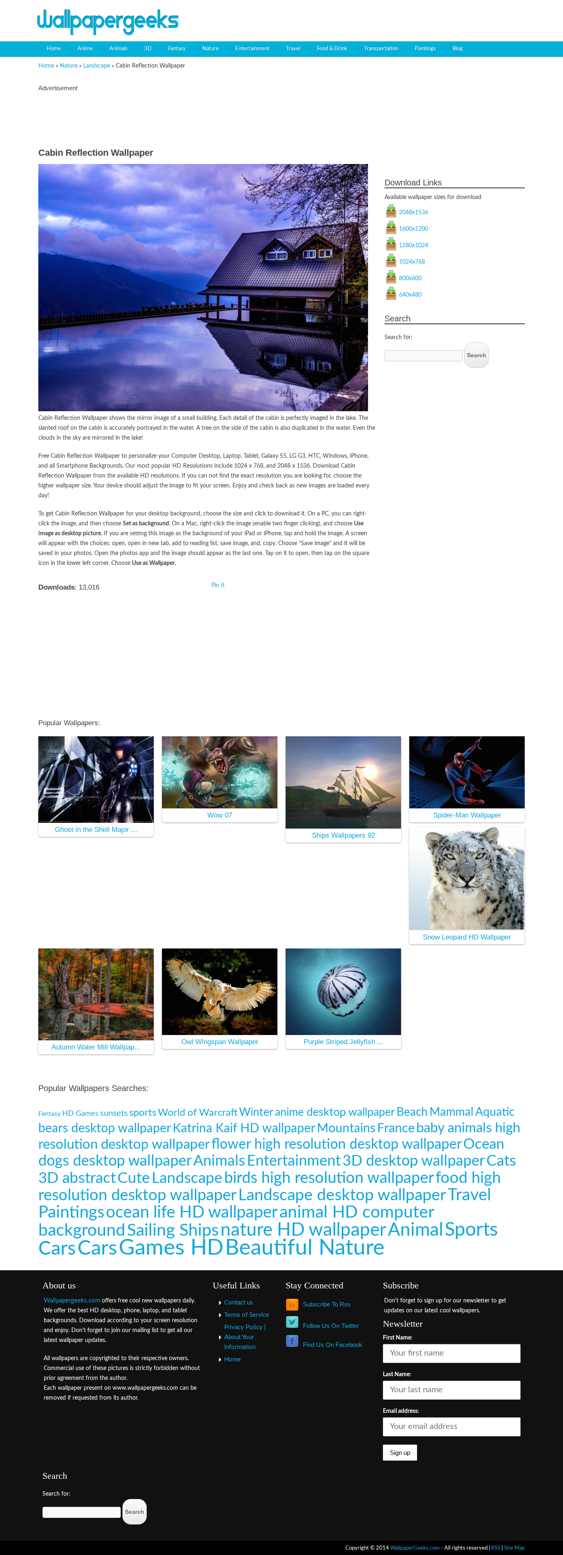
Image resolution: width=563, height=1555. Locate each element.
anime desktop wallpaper (335, 1112)
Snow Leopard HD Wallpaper (467, 937)
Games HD (171, 1248)
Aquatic (494, 1112)
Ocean (483, 1144)
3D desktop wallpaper (413, 1161)
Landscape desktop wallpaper (342, 1195)
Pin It (218, 585)
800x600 (410, 278)
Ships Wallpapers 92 (343, 835)
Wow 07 (219, 815)
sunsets (114, 1113)
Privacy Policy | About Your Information (245, 1337)
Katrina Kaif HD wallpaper (244, 1128)
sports (142, 1113)
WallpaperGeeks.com (415, 1548)
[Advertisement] (432, 14)
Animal (415, 1230)
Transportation (381, 49)
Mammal (451, 1112)
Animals (118, 49)
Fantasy (177, 49)
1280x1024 (413, 245)
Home (54, 49)
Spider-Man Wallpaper (467, 815)
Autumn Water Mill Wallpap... (96, 1047)
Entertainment (252, 49)
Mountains (346, 1128)
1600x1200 (413, 229)
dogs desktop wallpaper (115, 1161)
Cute (133, 1178)
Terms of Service (246, 1315)
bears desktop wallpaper (104, 1128)
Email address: (401, 1411)
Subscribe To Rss (327, 1304)
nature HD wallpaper (303, 1230)
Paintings (425, 49)
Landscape (96, 66)
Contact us (238, 1303)
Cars (97, 1248)
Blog (458, 49)
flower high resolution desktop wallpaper (336, 1144)
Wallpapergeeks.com (72, 1300)
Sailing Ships (173, 1230)
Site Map (514, 1548)
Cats (501, 1161)
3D (148, 49)
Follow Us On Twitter (331, 1325)
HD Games (80, 1113)
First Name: (398, 1338)
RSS (495, 1548)
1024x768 (412, 262)
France (396, 1128)
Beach (412, 1112)
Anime (85, 49)
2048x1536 (413, 212)
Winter (256, 1112)
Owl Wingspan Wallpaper (219, 1042)
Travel (293, 49)
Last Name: (397, 1374)
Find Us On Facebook (332, 1344)
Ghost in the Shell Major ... (96, 830)
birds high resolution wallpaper (329, 1178)
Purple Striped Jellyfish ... (343, 1042)
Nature (210, 49)
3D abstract (77, 1178)
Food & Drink (332, 49)
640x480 (410, 295)
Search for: (399, 337)
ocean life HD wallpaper (192, 1212)
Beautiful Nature (305, 1248)
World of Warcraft (197, 1113)
